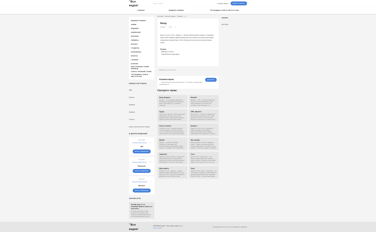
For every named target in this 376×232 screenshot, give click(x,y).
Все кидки (160, 16)
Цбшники (141, 185)
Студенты (135, 48)
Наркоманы (136, 52)
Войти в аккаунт (239, 3)
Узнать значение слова (141, 71)
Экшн (193, 168)
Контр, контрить (165, 126)
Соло (193, 154)
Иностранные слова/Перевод (140, 67)
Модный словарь (176, 10)
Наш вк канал (157, 228)
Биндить (194, 126)
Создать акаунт (223, 3)
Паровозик (142, 166)
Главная (141, 10)
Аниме (133, 24)
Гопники (134, 60)
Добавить (211, 79)
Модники (135, 28)
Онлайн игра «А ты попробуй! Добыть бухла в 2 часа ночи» (141, 206)
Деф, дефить (164, 168)
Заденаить (163, 154)
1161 (141, 146)
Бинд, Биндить (165, 97)
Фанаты (134, 56)
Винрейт (194, 97)
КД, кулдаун (195, 140)
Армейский (136, 32)
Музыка (134, 44)
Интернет (135, 36)
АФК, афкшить (196, 111)
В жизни (134, 63)
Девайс (162, 140)
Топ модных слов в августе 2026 (224, 10)
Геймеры (135, 40)
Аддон (161, 111)
